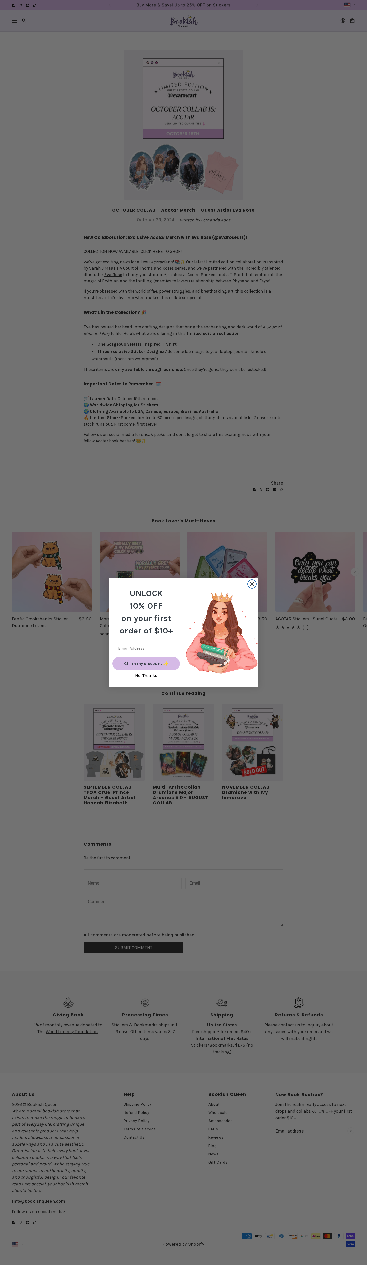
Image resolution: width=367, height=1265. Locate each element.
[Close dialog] (252, 584)
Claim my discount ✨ (146, 663)
